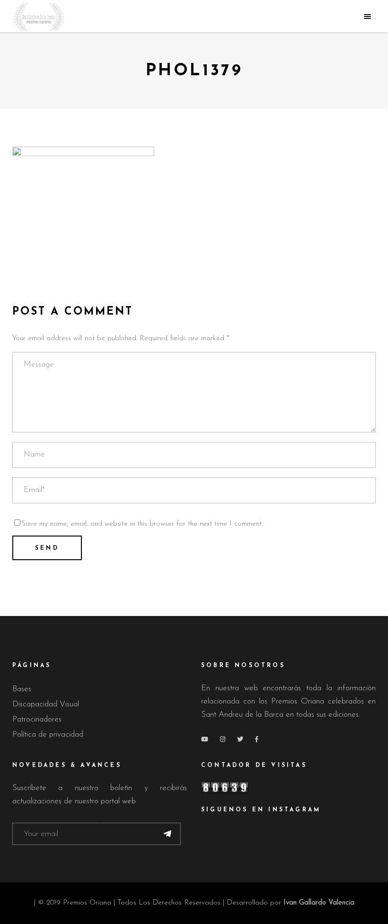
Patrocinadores (37, 719)
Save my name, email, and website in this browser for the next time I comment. (142, 524)
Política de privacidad (47, 734)
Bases (21, 689)
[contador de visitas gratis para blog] (288, 787)
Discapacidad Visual (45, 704)
